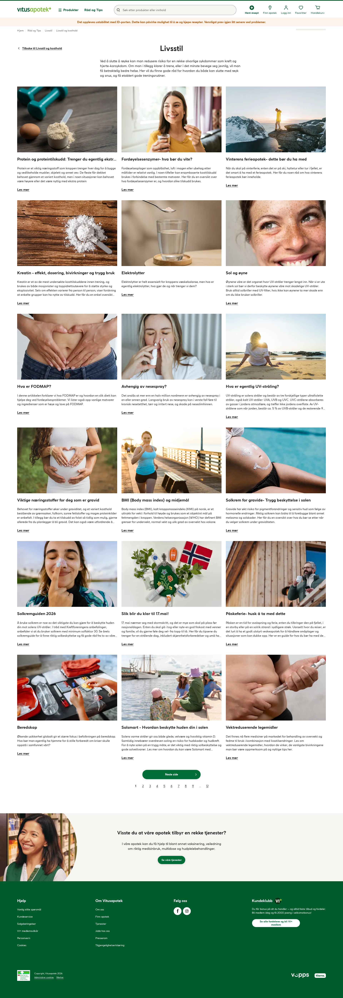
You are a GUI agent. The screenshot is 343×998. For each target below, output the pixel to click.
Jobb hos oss (102, 931)
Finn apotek (102, 916)
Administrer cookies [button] (44, 977)
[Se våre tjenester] (171, 847)
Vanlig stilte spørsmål (29, 909)
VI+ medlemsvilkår (27, 931)
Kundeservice (25, 916)
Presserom (101, 938)
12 (207, 786)
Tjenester (100, 923)
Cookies (21, 945)
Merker (60, 977)
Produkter (71, 10)
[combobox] (175, 10)
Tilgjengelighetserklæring (109, 945)
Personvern (23, 938)
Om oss (99, 909)
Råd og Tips (93, 10)
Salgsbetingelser (26, 923)
